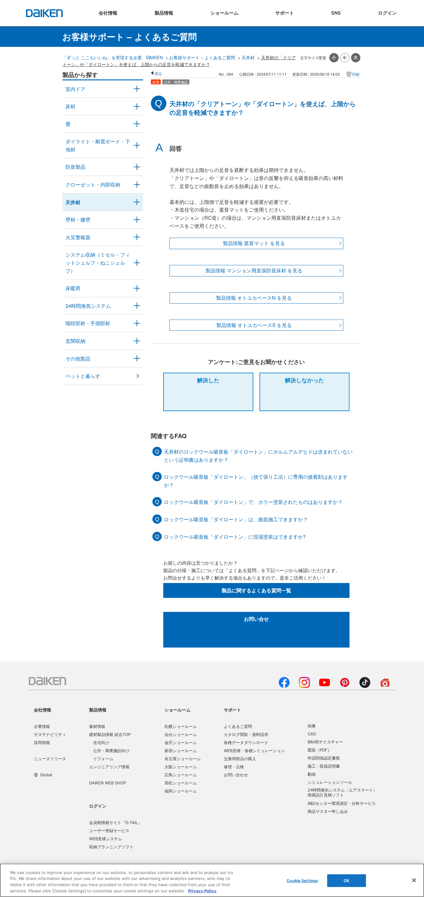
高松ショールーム (181, 782)
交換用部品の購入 (240, 758)
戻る (158, 73)
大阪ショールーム (181, 766)
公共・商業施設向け (111, 750)
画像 (312, 725)
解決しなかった (304, 380)
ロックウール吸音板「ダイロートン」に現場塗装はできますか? (235, 536)
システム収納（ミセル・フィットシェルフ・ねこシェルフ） (97, 262)
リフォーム (103, 758)
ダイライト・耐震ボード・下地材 (97, 145)
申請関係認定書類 (324, 758)
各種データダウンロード (246, 742)
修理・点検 (234, 766)
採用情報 (42, 742)
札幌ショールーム (181, 726)
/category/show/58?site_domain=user (137, 358)
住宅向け (101, 742)
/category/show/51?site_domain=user (137, 306)
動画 (312, 774)
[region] (212, 880)
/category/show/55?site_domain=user (137, 262)
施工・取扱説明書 (324, 766)
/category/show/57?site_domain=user (137, 323)
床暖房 (72, 288)
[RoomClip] (385, 686)
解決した (208, 380)
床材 (70, 106)
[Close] (414, 880)
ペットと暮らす (82, 375)
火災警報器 (77, 237)
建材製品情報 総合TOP (110, 734)
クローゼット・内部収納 (92, 184)
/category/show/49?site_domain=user (137, 202)
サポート (232, 709)
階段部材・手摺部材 (87, 323)
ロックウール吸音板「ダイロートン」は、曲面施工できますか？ (236, 519)
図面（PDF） (320, 749)
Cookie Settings (302, 880)
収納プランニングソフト (111, 846)
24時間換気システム (88, 305)
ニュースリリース (50, 758)
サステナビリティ (50, 734)
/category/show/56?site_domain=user (137, 341)
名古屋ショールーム (183, 758)
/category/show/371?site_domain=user (137, 89)
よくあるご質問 (238, 726)
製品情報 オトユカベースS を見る (254, 325)
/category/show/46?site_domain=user (137, 124)
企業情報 (42, 726)
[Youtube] (324, 686)
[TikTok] (364, 686)
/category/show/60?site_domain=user (137, 288)
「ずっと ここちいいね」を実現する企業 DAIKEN (112, 57)
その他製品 (77, 358)
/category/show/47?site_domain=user (137, 219)
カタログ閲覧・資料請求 (246, 734)
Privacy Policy (202, 890)
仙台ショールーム (181, 734)
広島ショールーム (181, 774)
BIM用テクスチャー (325, 741)
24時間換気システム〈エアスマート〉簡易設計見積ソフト (342, 792)
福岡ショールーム (181, 790)
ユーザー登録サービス (109, 830)
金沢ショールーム (181, 742)
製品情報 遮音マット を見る (254, 243)
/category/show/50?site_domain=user (137, 167)
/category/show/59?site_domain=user (137, 106)
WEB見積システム (105, 838)
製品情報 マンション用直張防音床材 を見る (253, 270)
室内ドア (75, 88)
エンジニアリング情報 (109, 766)
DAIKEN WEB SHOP (107, 782)
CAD (312, 733)
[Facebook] (284, 686)
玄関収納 (75, 340)
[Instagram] (304, 686)
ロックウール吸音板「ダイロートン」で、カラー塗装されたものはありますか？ (253, 501)
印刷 (355, 74)
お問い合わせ (236, 774)
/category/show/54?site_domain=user (137, 184)
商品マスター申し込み (328, 811)
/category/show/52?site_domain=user (137, 237)
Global (46, 774)
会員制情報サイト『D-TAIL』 (115, 822)
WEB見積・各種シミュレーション (254, 750)
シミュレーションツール (330, 782)
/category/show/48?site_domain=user (137, 145)
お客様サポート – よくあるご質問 (202, 57)
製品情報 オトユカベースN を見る (254, 297)
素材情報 (97, 726)
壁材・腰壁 (77, 219)
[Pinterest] (344, 686)
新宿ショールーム (181, 750)
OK (347, 880)
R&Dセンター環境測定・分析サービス (342, 803)
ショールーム (178, 709)
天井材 (248, 57)
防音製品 (75, 166)
